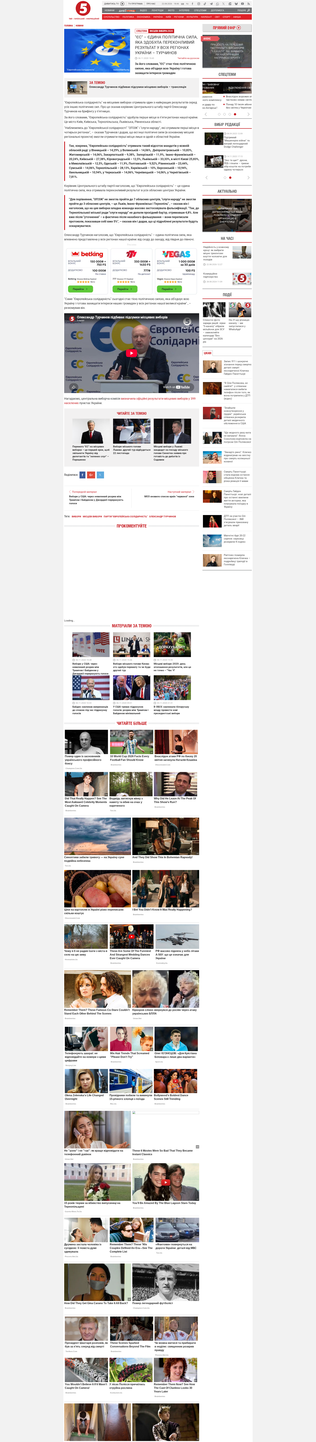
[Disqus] (131, 577)
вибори (76, 516)
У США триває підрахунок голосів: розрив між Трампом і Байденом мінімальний (130, 710)
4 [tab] (235, 114)
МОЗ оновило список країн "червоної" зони (169, 496)
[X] (224, 4)
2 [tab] (239, 67)
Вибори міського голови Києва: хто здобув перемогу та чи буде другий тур (131, 667)
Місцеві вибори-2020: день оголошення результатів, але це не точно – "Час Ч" (172, 667)
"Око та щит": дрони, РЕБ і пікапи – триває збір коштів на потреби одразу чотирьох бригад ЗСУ (216, 166)
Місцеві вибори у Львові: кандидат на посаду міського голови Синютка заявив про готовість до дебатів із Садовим (171, 453)
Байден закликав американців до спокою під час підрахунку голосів (90, 710)
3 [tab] (230, 114)
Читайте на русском (188, 57)
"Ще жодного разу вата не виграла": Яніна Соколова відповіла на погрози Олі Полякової (237, 437)
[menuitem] (109, 10)
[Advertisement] (131, 270)
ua (182, 3)
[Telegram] (211, 4)
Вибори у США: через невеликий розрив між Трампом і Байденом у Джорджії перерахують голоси (96, 500)
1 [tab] (214, 67)
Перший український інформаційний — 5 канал (83, 11)
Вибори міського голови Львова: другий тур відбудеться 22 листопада (131, 450)
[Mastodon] (230, 4)
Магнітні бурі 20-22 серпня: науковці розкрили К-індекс (235, 538)
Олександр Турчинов (162, 516)
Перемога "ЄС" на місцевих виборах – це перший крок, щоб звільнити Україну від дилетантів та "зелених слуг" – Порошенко (91, 453)
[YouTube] (242, 4)
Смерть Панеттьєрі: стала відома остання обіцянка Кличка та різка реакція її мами (237, 476)
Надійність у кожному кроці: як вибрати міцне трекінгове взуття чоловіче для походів (216, 253)
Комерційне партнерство (210, 275)
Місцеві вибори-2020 (161, 31)
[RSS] (249, 4)
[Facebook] (192, 4)
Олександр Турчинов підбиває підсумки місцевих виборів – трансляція (137, 86)
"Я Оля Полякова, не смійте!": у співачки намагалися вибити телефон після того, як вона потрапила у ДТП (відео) (237, 391)
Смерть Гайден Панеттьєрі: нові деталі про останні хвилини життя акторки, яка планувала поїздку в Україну (237, 499)
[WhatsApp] (217, 4)
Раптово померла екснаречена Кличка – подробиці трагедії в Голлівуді (237, 560)
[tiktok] (205, 4)
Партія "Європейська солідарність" (125, 516)
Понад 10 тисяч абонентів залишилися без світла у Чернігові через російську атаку (228, 107)
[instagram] (199, 4)
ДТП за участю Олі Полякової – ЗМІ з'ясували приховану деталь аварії (236, 521)
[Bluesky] (236, 4)
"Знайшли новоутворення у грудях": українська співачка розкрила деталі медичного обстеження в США (235, 415)
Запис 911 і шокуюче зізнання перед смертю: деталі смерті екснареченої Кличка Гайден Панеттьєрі (238, 367)
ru (187, 3)
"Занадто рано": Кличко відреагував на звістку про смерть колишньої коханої (237, 457)
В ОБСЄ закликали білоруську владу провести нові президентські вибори (171, 710)
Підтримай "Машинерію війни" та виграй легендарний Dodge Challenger (216, 142)
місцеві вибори (92, 516)
